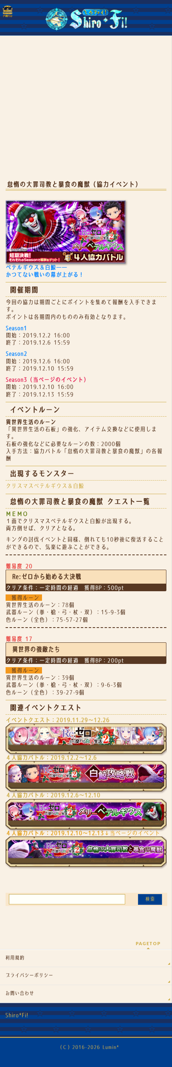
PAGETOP (148, 943)
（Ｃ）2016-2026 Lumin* (88, 1047)
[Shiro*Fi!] (85, 22)
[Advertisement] (86, 112)
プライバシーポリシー (29, 975)
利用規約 (14, 958)
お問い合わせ (19, 993)
